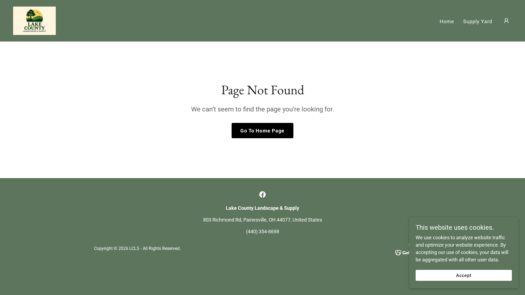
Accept (463, 275)
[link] (34, 20)
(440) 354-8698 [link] (262, 231)
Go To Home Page (262, 131)
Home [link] (447, 21)
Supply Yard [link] (477, 21)
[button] (506, 20)
